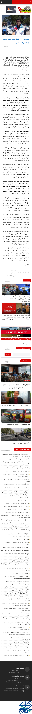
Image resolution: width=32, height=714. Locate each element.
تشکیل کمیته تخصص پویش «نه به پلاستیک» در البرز (16, 645)
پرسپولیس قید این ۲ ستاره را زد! (21, 573)
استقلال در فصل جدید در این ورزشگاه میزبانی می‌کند (16, 547)
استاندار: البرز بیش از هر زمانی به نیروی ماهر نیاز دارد (16, 648)
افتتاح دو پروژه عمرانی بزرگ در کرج (21, 443)
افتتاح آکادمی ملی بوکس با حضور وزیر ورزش (18, 534)
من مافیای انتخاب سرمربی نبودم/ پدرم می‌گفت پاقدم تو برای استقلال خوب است (15, 516)
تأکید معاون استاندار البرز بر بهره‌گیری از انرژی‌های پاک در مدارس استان (23, 317)
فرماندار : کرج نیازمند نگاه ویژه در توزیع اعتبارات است (16, 655)
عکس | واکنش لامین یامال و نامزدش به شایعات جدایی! (15, 492)
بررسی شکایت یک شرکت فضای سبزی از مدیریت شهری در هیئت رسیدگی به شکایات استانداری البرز (16, 633)
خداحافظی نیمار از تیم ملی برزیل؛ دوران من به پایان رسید (15, 550)
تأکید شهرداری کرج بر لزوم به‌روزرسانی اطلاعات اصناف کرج (16, 405)
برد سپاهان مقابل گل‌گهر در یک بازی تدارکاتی (18, 509)
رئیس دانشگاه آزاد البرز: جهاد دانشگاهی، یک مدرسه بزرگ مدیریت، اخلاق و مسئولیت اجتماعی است (15, 614)
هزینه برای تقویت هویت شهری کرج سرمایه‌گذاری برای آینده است (16, 600)
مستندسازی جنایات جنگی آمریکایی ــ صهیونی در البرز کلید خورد (16, 543)
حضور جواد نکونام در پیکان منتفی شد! (19, 537)
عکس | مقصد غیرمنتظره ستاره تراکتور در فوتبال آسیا (16, 504)
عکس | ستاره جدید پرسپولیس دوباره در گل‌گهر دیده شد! (15, 520)
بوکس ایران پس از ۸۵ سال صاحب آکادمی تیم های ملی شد (16, 530)
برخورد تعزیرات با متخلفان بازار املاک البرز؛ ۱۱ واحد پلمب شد (15, 619)
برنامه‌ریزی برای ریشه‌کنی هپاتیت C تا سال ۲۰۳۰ (17, 596)
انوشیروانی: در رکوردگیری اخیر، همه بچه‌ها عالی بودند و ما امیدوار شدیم (16, 570)
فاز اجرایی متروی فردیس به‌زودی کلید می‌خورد (17, 472)
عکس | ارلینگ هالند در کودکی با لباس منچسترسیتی (16, 484)
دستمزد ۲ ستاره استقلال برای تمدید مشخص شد (17, 512)
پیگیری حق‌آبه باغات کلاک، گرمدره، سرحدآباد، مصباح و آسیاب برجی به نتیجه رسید (16, 624)
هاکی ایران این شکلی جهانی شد (21, 540)
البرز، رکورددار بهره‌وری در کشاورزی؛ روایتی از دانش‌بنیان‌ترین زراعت (18, 629)
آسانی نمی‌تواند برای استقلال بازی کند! (19, 590)
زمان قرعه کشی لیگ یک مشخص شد (19, 584)
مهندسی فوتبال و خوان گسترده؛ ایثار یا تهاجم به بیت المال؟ (16, 554)
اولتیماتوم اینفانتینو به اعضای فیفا (21, 498)
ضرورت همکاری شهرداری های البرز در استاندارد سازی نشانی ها (16, 652)
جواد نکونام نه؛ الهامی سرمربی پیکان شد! (19, 526)
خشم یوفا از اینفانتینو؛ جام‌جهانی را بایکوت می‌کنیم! (16, 587)
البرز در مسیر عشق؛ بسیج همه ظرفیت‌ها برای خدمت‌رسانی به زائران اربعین (9, 317)
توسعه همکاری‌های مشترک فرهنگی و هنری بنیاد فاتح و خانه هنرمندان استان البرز (16, 476)
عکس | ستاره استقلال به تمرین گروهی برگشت (17, 495)
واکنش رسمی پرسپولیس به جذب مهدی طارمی (17, 581)
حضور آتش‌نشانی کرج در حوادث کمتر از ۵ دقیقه (18, 424)
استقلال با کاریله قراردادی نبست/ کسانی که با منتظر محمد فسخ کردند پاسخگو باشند (17, 577)
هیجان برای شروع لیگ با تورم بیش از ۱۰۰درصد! (17, 593)
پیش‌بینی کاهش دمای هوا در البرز (20, 642)
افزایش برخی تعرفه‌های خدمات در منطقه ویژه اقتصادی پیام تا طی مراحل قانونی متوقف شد (24, 298)
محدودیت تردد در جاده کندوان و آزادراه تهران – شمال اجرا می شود (15, 480)
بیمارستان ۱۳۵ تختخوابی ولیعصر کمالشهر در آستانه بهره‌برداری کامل (17, 609)
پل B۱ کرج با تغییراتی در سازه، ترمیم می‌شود (18, 558)
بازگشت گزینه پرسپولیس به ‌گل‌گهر (20, 561)
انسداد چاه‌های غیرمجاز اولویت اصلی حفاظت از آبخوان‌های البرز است (18, 638)
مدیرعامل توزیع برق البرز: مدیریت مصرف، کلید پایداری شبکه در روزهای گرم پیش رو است (16, 605)
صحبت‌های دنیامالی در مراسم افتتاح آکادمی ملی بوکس (15, 523)
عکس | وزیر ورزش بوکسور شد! (21, 501)
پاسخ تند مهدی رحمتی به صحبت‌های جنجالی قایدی (16, 507)
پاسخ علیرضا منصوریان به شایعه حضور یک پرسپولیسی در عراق (15, 488)
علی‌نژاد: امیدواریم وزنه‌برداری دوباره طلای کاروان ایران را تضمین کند (15, 565)
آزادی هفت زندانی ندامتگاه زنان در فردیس (9, 297)
